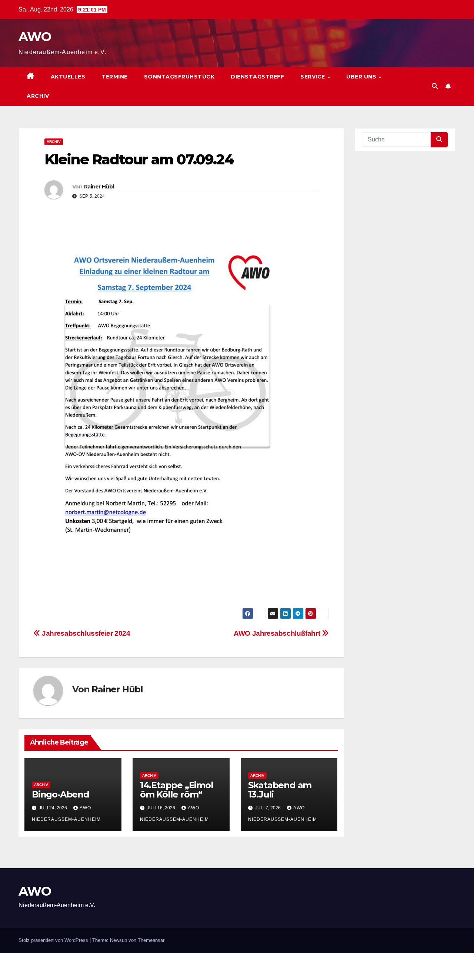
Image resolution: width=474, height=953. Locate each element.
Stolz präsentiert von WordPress (54, 940)
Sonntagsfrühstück (179, 76)
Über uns (362, 76)
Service (313, 76)
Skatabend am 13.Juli (280, 790)
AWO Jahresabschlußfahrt (278, 633)
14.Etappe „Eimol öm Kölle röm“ (176, 790)
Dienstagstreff (257, 76)
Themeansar (151, 940)
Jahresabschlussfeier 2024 (85, 633)
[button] (435, 86)
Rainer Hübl (99, 186)
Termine (114, 76)
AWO (35, 36)
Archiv (38, 96)
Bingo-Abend (60, 794)
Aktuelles (68, 76)
